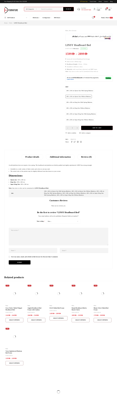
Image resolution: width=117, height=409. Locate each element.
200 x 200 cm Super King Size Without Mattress (80, 119)
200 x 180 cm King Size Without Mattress (78, 108)
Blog (111, 1)
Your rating (41, 221)
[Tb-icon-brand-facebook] (5, 402)
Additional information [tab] (60, 157)
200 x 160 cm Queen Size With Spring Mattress (79, 90)
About (100, 1)
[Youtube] (13, 402)
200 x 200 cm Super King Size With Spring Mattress (81, 114)
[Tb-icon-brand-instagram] (9, 402)
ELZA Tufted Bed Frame (57, 308)
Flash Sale (85, 1)
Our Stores (7, 394)
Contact (106, 1)
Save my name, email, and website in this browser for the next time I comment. (34, 256)
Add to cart (96, 128)
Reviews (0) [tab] (86, 157)
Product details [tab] (32, 157)
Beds (10, 23)
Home (6, 23)
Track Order (93, 1)
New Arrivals (72, 30)
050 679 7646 (9, 399)
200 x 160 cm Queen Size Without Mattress (78, 96)
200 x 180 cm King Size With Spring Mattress (79, 102)
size (66, 86)
